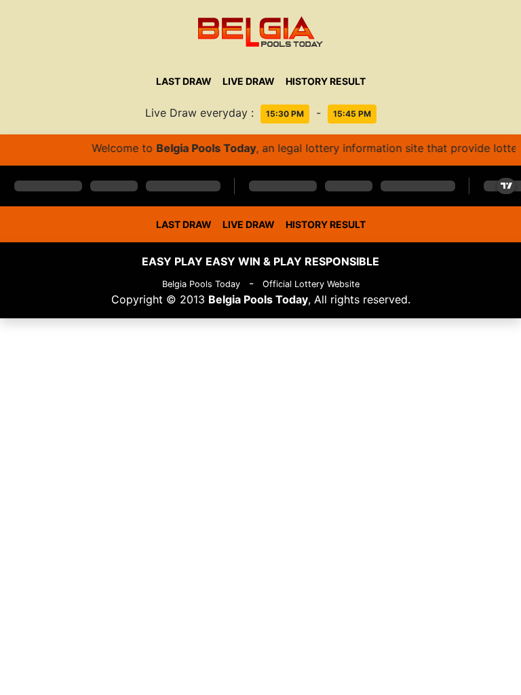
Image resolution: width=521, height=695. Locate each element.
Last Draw (184, 81)
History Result (326, 81)
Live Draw (249, 81)
